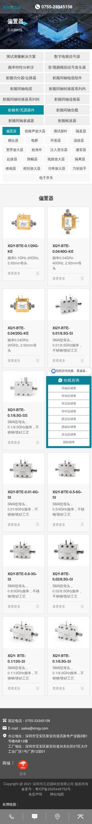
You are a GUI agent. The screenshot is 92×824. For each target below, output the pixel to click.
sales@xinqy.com (34, 728)
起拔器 (12, 158)
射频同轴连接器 (67, 99)
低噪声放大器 (35, 130)
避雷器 (81, 149)
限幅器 (32, 158)
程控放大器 (31, 168)
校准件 (37, 149)
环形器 (56, 140)
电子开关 (46, 177)
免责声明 (35, 794)
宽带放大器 (14, 149)
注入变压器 (58, 149)
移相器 (11, 168)
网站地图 (57, 794)
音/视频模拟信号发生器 (67, 67)
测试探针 (60, 130)
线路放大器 (56, 158)
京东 (22, 773)
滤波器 (79, 140)
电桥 (34, 140)
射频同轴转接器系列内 (67, 88)
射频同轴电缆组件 (67, 77)
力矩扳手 (79, 168)
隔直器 (81, 130)
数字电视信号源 (67, 56)
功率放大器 (56, 168)
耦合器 (13, 140)
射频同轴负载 (67, 109)
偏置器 (11, 130)
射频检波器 (67, 120)
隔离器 (80, 158)
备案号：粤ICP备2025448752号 (46, 788)
